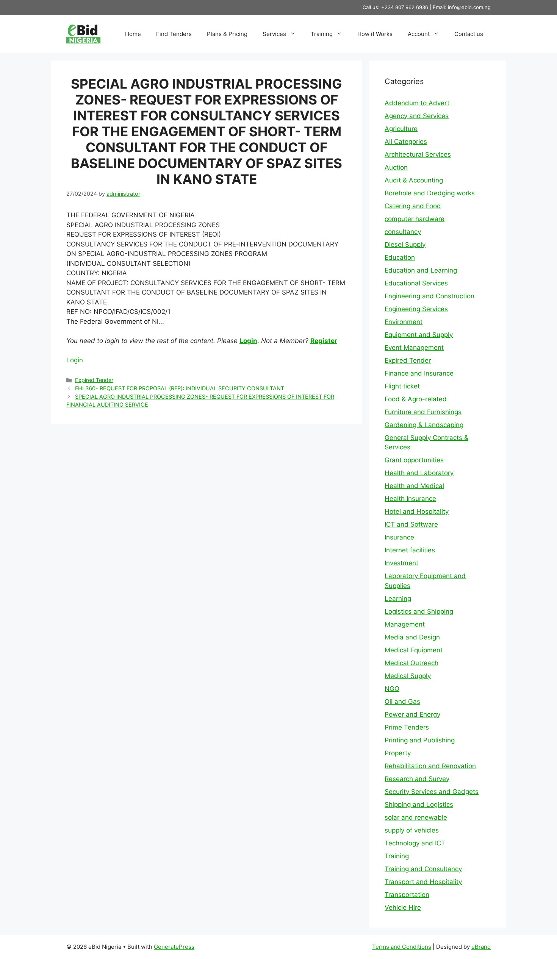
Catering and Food (413, 206)
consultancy (403, 231)
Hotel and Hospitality (417, 511)
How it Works (375, 33)
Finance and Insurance (419, 373)
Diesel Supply (405, 244)
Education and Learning (421, 270)
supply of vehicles (412, 830)
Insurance (399, 537)
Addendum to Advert (417, 103)
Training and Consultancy (423, 869)
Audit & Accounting (414, 180)
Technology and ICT (415, 843)
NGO (392, 688)
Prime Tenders (407, 727)
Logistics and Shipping (419, 611)
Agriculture (401, 129)
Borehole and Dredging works (430, 193)
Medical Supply (408, 676)
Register (323, 341)
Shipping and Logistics (419, 804)
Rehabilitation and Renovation (430, 766)
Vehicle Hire (403, 907)
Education (400, 257)
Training (322, 33)
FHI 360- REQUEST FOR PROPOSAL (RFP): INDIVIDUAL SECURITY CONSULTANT (179, 388)
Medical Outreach (411, 663)
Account (419, 33)
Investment (401, 563)
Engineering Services (416, 309)
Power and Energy (412, 714)
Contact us (468, 33)
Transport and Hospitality (423, 882)
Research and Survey (417, 779)
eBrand (481, 946)
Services (274, 33)
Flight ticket (402, 386)
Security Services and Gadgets (432, 791)
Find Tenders (174, 33)
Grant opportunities (414, 460)
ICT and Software (411, 524)
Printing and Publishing (420, 740)
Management (405, 624)
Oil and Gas (402, 701)
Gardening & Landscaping (424, 425)
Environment (403, 322)
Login (248, 341)
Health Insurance (410, 498)
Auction (396, 167)
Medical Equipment (414, 650)
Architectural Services (418, 154)
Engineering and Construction (429, 296)
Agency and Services (417, 116)
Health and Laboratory (419, 473)
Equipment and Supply (419, 334)
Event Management (414, 347)
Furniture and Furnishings (423, 412)
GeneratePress (174, 946)
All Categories (406, 141)
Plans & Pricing (227, 33)
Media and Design (412, 637)
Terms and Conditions (401, 946)
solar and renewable (416, 817)
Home (133, 33)
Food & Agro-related (416, 399)
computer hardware (414, 219)
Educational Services (416, 283)
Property (398, 753)
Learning (398, 598)
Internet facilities (410, 550)
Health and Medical (414, 486)
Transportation (407, 894)
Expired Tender (94, 380)
